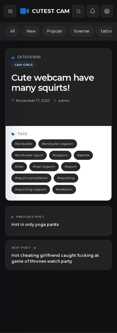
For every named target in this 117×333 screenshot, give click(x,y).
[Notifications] (92, 11)
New (31, 31)
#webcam (64, 189)
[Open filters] (10, 11)
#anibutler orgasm (57, 144)
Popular (54, 31)
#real (19, 166)
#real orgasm (44, 166)
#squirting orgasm (30, 189)
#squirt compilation (31, 178)
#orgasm (60, 155)
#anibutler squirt (29, 155)
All (12, 31)
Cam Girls (24, 64)
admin (64, 100)
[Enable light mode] (107, 11)
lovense (81, 31)
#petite (83, 155)
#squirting (66, 178)
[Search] (78, 11)
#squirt (71, 166)
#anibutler (23, 144)
